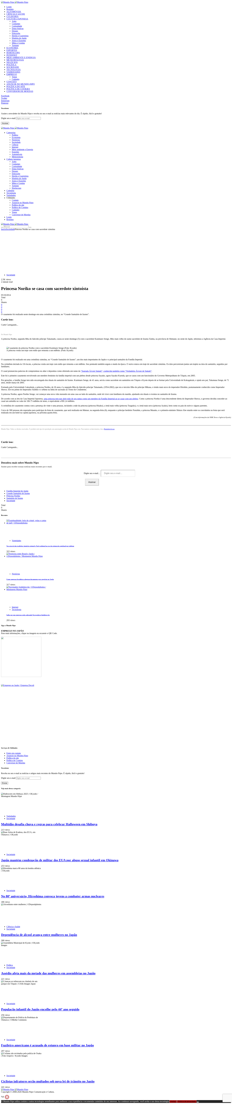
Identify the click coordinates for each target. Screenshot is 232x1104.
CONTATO (11, 81)
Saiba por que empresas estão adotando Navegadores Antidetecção (28, 615)
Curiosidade (17, 26)
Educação (16, 33)
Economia (16, 137)
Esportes (15, 152)
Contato (15, 200)
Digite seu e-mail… (92, 473)
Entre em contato (13, 753)
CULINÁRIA (12, 16)
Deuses (15, 31)
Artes (14, 21)
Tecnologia (16, 609)
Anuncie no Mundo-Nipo (22, 202)
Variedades (16, 540)
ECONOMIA (12, 48)
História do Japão (19, 38)
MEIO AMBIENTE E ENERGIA (21, 57)
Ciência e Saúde (13, 926)
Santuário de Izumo (14, 498)
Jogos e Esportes (19, 40)
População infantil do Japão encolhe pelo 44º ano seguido (40, 1009)
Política (15, 135)
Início (3, 229)
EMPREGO (11, 74)
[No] (198, 1102)
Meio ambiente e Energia (22, 149)
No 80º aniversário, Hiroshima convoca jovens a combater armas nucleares (52, 896)
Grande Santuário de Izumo (18, 493)
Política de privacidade (187, 1102)
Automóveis (17, 154)
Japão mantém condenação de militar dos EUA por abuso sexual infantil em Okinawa (59, 860)
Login (9, 7)
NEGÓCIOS (12, 62)
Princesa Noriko (13, 496)
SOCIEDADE (12, 67)
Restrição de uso (109, 429)
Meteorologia (17, 157)
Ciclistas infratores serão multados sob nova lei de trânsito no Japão (48, 1081)
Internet (15, 147)
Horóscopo (16, 188)
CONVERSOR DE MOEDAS (19, 91)
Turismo (15, 45)
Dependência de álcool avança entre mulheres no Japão (39, 934)
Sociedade (16, 142)
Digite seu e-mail (8, 118)
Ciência (15, 145)
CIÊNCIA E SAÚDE (15, 14)
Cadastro (15, 79)
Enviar (4, 783)
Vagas (14, 77)
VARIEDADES (13, 72)
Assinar (5, 123)
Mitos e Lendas (18, 43)
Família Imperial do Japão (17, 491)
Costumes (16, 24)
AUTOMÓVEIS (13, 11)
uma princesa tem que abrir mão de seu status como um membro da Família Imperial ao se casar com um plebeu (91, 399)
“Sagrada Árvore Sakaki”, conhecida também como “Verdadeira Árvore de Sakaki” (116, 371)
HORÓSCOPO (13, 53)
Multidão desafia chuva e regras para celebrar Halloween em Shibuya (49, 824)
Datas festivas (17, 28)
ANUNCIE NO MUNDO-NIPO (20, 84)
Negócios (16, 140)
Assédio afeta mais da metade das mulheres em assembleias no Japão (48, 973)
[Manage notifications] (7, 1097)
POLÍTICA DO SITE (15, 86)
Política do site (18, 205)
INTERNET (11, 55)
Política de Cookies (20, 207)
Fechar (173, 1102)
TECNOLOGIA (13, 69)
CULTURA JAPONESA (17, 19)
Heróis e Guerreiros (20, 36)
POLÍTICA (11, 65)
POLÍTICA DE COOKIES (18, 89)
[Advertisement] (116, 250)
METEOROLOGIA (15, 60)
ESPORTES (11, 50)
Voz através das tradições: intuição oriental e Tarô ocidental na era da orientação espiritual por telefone (40, 546)
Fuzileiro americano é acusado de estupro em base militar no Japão (47, 1045)
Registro (10, 9)
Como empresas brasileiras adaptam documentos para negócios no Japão (30, 579)
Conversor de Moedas (21, 215)
